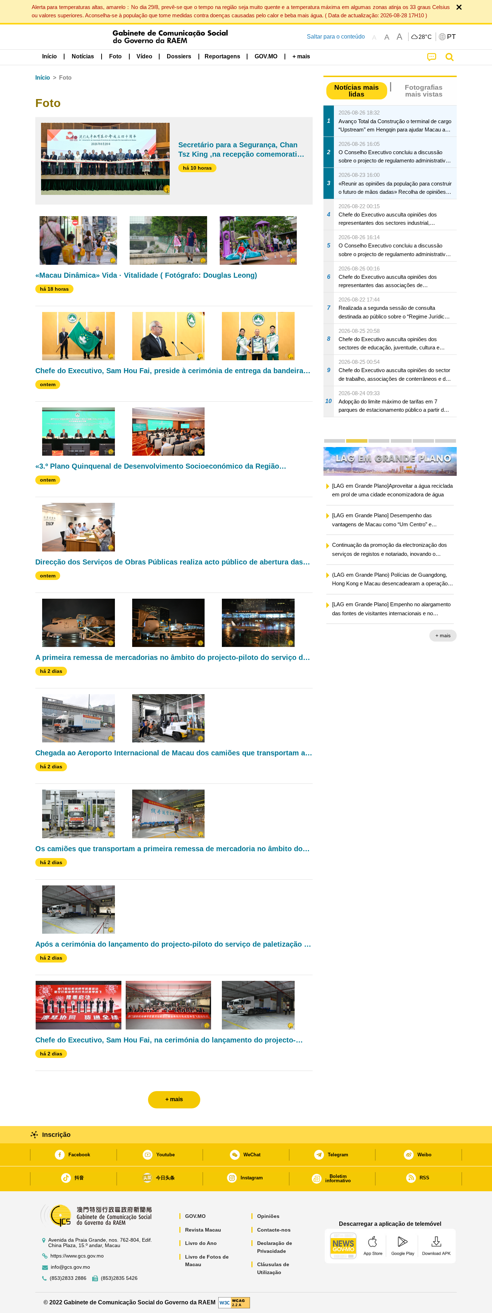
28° (425, 37)
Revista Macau (203, 1230)
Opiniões (268, 1216)
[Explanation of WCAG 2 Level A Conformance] (234, 1302)
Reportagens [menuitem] (222, 56)
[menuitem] (82, 56)
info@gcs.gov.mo (70, 1267)
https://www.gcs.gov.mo (77, 1256)
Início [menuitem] (49, 56)
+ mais (443, 635)
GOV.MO (195, 1216)
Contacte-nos (274, 1230)
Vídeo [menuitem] (144, 56)
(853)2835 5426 (119, 1278)
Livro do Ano (201, 1243)
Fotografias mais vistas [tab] (424, 91)
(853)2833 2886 (68, 1278)
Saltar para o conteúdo (336, 37)
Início (42, 78)
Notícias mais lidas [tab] (356, 91)
